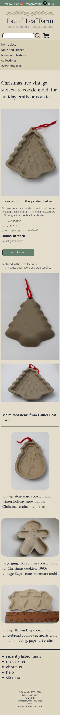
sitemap (13, 677)
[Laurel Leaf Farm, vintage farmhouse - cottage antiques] (30, 19)
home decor (9, 44)
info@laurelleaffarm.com (30, 706)
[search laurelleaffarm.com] (38, 36)
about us (14, 666)
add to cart (18, 252)
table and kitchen (12, 50)
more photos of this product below (27, 201)
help (10, 672)
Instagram (31, 4)
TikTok (51, 4)
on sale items (17, 661)
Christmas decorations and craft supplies (28, 267)
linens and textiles (13, 55)
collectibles (8, 60)
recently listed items (23, 656)
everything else (11, 66)
